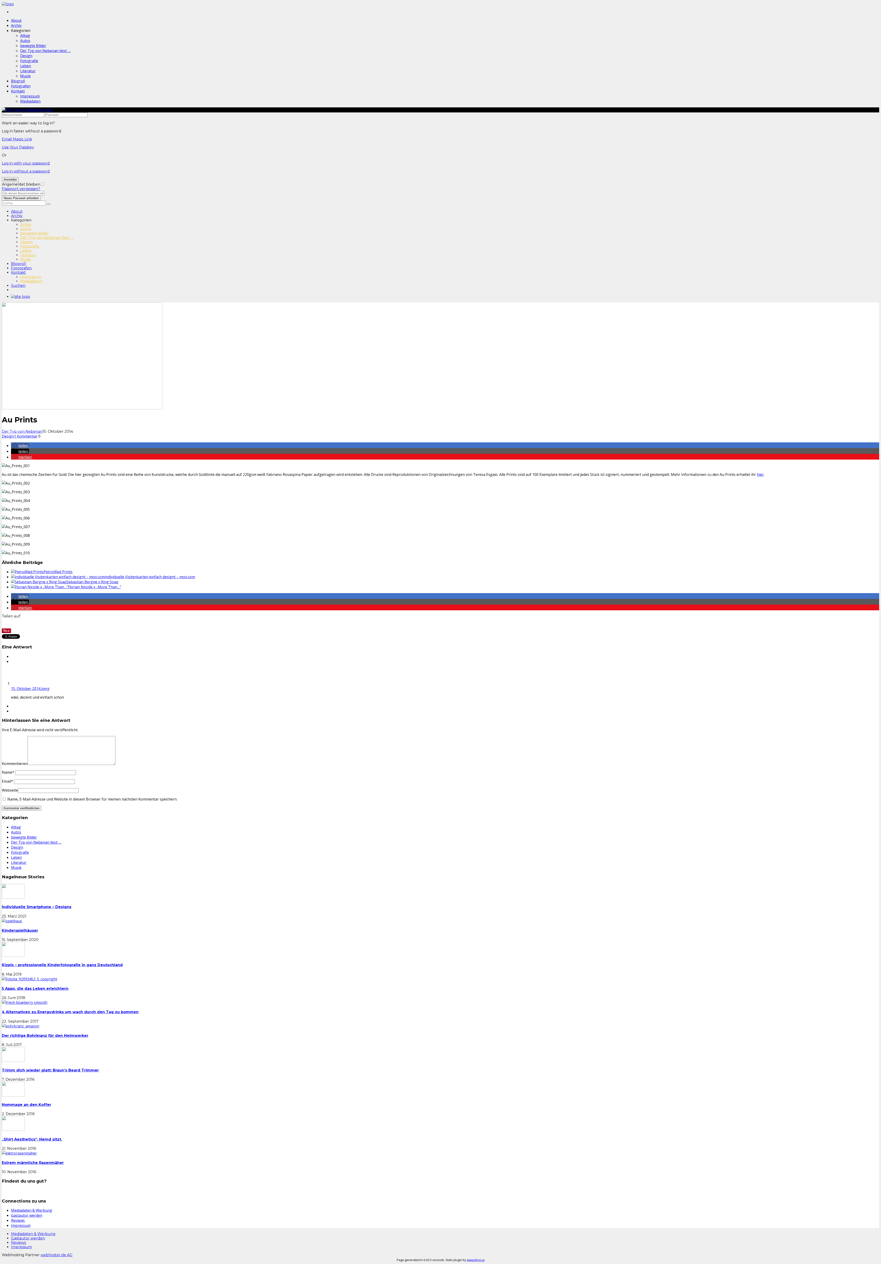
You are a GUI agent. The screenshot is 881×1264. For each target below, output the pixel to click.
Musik (25, 75)
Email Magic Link (17, 139)
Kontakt (18, 91)
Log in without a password (26, 171)
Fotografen (21, 86)
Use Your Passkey (18, 147)
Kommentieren (15, 763)
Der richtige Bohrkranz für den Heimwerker (45, 1035)
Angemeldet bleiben (21, 184)
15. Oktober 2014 (26, 688)
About (16, 20)
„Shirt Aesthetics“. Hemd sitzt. (32, 1139)
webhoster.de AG (56, 1255)
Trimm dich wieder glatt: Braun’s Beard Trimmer (50, 1070)
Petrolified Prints (58, 571)
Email (7, 781)
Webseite (10, 790)
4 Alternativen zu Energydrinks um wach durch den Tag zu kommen (70, 1012)
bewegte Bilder (33, 45)
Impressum (30, 96)
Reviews (18, 1220)
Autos (25, 40)
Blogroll (18, 81)
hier (760, 474)
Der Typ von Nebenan (22, 431)
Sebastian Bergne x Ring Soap (92, 581)
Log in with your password (26, 163)
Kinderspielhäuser (20, 930)
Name (8, 772)
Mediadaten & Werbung (31, 1210)
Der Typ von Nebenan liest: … (45, 50)
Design (26, 55)
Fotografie (29, 60)
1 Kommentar (25, 436)
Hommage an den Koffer (26, 1104)
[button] (20, 445)
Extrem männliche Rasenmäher (33, 1163)
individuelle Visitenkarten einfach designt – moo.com (150, 576)
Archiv (16, 25)
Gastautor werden (26, 1215)
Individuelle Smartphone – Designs (36, 907)
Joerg (45, 688)
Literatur (28, 70)
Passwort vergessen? (21, 189)
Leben (25, 65)
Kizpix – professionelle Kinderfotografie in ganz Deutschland (62, 965)
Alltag (25, 35)
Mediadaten (30, 101)
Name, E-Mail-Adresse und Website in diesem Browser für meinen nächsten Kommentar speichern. (92, 799)
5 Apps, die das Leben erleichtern (35, 988)
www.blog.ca (476, 1260)
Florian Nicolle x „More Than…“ (94, 586)
